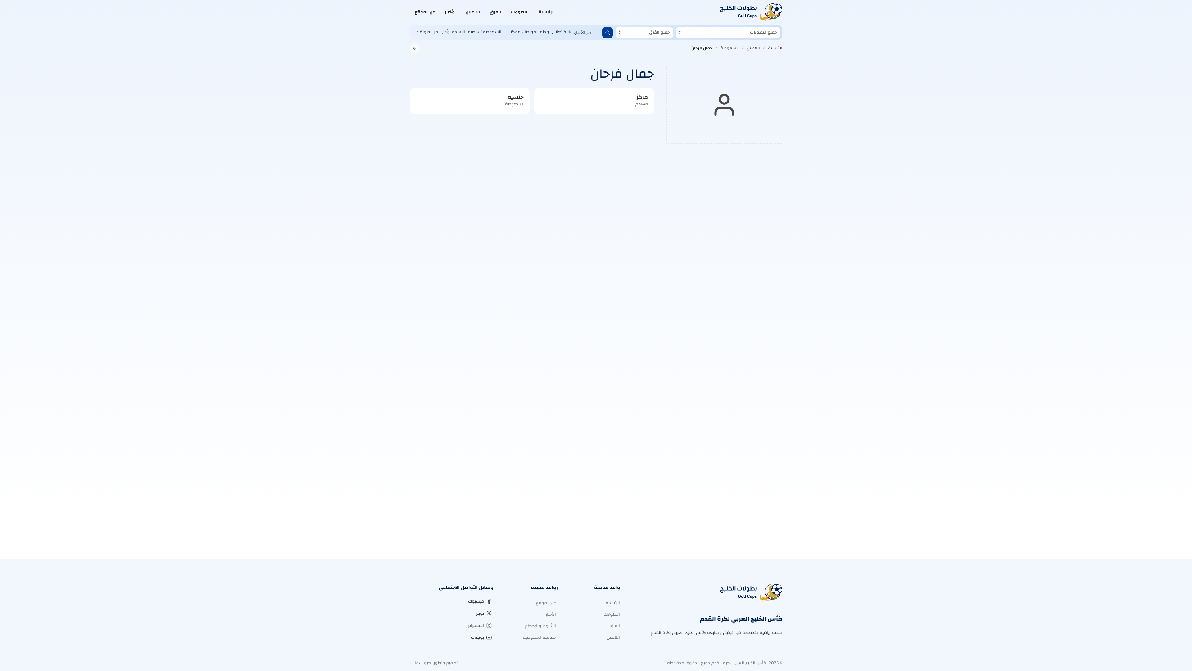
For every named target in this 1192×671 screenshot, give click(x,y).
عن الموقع (425, 12)
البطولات (520, 12)
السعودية (729, 48)
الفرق (495, 12)
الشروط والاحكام (540, 626)
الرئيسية (547, 12)
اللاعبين (473, 12)
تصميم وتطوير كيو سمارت (434, 663)
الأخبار (450, 12)
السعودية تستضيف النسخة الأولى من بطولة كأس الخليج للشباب (433, 32)
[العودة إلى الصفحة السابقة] (415, 48)
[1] (607, 32)
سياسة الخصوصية (539, 637)
